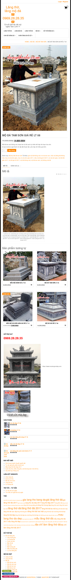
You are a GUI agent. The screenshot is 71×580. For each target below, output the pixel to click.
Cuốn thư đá (11, 541)
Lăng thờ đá (8, 31)
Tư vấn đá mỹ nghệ (11, 490)
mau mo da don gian (11, 158)
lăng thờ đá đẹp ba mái (22, 515)
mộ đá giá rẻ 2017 (14, 160)
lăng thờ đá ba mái (49, 508)
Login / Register (63, 2)
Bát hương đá (11, 547)
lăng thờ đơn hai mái (53, 515)
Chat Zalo (7, 571)
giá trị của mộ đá (21, 503)
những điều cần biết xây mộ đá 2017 (55, 521)
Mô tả (5, 166)
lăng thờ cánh (55, 505)
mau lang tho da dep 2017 (28, 519)
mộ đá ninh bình (24, 521)
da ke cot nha (9, 479)
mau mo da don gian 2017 (25, 158)
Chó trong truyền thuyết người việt (15, 463)
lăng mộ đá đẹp (11, 505)
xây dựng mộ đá (20, 525)
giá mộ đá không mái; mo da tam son (39, 155)
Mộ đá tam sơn (41, 42)
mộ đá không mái (25, 160)
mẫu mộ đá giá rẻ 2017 (41, 158)
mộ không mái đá (46, 160)
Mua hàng (12, 150)
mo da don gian (53, 158)
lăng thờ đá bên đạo (62, 509)
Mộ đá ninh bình (10, 481)
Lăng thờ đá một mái (50, 511)
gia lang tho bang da (34, 499)
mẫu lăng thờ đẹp (14, 521)
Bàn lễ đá (10, 543)
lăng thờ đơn (46, 515)
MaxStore (45, 577)
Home (27, 42)
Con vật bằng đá (9, 35)
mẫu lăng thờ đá (43, 518)
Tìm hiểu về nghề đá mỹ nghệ (14, 492)
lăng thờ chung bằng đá (31, 505)
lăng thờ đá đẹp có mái (36, 515)
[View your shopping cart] (65, 8)
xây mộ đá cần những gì (29, 525)
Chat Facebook (8, 574)
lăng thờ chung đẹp (44, 505)
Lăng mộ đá (18, 31)
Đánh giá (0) (15, 166)
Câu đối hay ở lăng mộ (12, 471)
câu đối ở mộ (6, 500)
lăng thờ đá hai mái (35, 511)
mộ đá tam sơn (35, 160)
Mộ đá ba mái (11, 568)
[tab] (6, 165)
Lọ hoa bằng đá (12, 550)
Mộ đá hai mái (11, 566)
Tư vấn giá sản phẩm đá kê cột (14, 465)
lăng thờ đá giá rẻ (22, 511)
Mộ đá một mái (11, 564)
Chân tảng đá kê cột (25, 35)
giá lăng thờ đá (54, 499)
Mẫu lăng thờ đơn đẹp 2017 (13, 467)
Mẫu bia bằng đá (12, 549)
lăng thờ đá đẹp (9, 515)
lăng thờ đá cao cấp (10, 511)
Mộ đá (38, 31)
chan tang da (9, 477)
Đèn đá (9, 545)
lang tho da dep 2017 (33, 502)
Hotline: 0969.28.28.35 (10, 576)
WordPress (31, 577)
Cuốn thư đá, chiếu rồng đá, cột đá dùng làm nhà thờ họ (21, 469)
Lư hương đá (9, 484)
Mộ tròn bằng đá (12, 570)
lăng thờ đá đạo (60, 511)
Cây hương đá (11, 537)
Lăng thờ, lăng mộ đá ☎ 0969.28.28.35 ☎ (13, 14)
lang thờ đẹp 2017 (48, 502)
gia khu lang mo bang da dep (16, 500)
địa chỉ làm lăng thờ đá (48, 524)
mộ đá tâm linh (31, 521)
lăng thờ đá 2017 (32, 508)
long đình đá (58, 503)
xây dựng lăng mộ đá (11, 525)
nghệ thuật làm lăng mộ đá (41, 521)
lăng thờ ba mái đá (19, 505)
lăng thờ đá (14, 508)
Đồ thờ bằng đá (48, 31)
